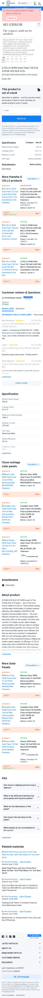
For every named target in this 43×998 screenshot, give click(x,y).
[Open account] (35, 3)
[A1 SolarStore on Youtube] (14, 936)
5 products (32, 179)
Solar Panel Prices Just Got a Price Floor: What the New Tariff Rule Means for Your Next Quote (21, 870)
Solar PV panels (25, 862)
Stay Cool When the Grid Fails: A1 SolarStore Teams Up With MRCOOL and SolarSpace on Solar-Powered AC (20, 888)
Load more (6, 377)
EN (15, 977)
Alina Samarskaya (11, 862)
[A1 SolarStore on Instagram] (10, 936)
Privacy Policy (21, 134)
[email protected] (11, 333)
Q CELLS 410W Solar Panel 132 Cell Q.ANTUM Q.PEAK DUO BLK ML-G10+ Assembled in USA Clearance (30, 194)
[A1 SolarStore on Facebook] (3, 936)
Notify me (21, 119)
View (37, 213)
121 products (31, 665)
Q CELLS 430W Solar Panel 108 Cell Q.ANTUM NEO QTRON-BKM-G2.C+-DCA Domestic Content (30, 230)
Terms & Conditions (21, 984)
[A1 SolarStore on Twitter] (7, 936)
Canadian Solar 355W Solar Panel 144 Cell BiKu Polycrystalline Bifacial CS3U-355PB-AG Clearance (30, 511)
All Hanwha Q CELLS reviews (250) (16, 315)
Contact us (7, 991)
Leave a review (21, 383)
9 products (32, 464)
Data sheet (6, 169)
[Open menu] (3, 3)
